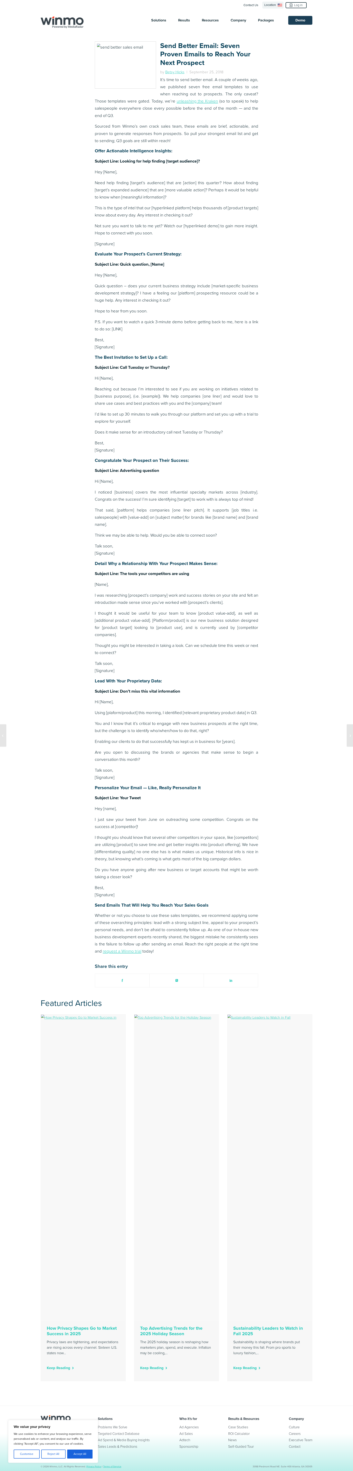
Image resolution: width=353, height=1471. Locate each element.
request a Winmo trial (122, 951)
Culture (294, 1427)
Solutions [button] (158, 20)
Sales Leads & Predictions (117, 1446)
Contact (294, 1446)
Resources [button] (210, 20)
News (232, 1440)
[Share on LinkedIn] (231, 980)
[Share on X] (177, 980)
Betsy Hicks (174, 72)
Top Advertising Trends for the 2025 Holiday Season (171, 1331)
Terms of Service (112, 1466)
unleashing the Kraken (197, 101)
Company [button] (238, 20)
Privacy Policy (93, 1466)
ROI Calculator (239, 1433)
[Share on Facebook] (122, 980)
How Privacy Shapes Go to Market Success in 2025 (82, 1331)
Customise (26, 1454)
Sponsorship (188, 1446)
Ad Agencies (189, 1427)
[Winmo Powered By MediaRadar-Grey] (62, 22)
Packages (266, 20)
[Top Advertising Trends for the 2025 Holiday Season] (176, 1168)
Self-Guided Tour (241, 1446)
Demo (300, 20)
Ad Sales (186, 1433)
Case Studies (238, 1427)
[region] (53, 1441)
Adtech (184, 1440)
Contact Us (251, 5)
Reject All (53, 1454)
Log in (298, 5)
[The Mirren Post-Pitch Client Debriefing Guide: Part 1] (350, 735)
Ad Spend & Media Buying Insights (124, 1440)
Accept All (80, 1454)
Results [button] (184, 20)
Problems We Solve (112, 1427)
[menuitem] (252, 5)
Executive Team (300, 1440)
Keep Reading (58, 1368)
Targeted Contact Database (119, 1433)
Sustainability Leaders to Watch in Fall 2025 (268, 1331)
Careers (295, 1433)
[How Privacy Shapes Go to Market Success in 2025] (83, 1168)
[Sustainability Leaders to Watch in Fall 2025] (270, 1168)
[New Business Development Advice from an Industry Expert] (3, 735)
